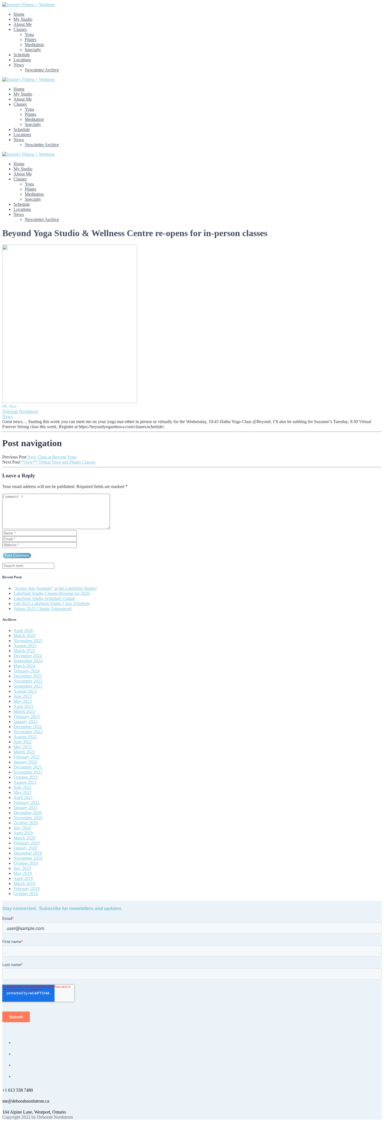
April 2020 (23, 832)
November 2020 (27, 817)
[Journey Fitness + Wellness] (28, 4)
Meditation (34, 44)
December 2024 (27, 655)
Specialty (33, 49)
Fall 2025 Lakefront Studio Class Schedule (51, 603)
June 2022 (22, 741)
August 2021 (25, 782)
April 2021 (23, 797)
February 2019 (26, 888)
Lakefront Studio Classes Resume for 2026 (51, 593)
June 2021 (22, 787)
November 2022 (27, 731)
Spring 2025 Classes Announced (42, 608)
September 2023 (27, 686)
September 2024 (27, 660)
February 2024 (26, 671)
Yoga (29, 34)
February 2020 (26, 843)
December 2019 (27, 853)
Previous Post (14, 457)
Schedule (21, 54)
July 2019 (22, 868)
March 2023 (24, 711)
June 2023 (22, 696)
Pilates (30, 39)
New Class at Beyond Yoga (51, 457)
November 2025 (27, 640)
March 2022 (24, 751)
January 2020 (25, 848)
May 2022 (22, 746)
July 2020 (22, 827)
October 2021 (25, 777)
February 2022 (26, 757)
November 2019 (27, 858)
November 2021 (27, 772)
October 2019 (25, 863)
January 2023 (25, 721)
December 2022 (27, 726)
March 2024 (24, 665)
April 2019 (23, 878)
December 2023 (27, 676)
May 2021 (22, 792)
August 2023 (25, 691)
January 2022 (25, 762)
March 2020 (24, 838)
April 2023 (23, 706)
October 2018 (25, 893)
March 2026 (24, 635)
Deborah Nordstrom (20, 411)
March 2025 (24, 650)
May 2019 (22, 873)
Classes (20, 29)
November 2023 (27, 681)
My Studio (22, 19)
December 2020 (27, 812)
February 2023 (26, 716)
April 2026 (23, 630)
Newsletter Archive (42, 69)
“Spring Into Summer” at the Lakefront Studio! (55, 588)
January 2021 (25, 807)
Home (18, 14)
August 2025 (25, 645)
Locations (22, 59)
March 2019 (24, 883)
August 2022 (25, 736)
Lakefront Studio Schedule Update (44, 598)
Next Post (11, 462)
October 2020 (25, 822)
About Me (22, 24)
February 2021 (26, 802)
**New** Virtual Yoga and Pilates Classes (58, 462)
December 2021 (27, 767)
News (18, 64)
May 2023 (22, 701)
